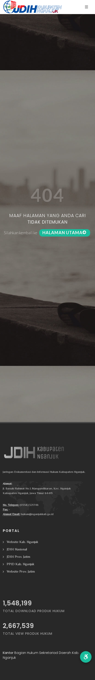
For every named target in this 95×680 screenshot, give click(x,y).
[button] (86, 657)
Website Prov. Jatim (21, 571)
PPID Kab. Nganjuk (20, 564)
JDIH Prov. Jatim (18, 557)
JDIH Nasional (17, 549)
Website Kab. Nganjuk (22, 542)
